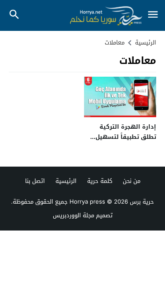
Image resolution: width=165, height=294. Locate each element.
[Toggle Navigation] (152, 15)
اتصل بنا (35, 180)
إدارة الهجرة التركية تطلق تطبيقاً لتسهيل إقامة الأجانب (125, 137)
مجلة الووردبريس (73, 215)
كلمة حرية (99, 180)
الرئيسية (66, 180)
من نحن (131, 180)
